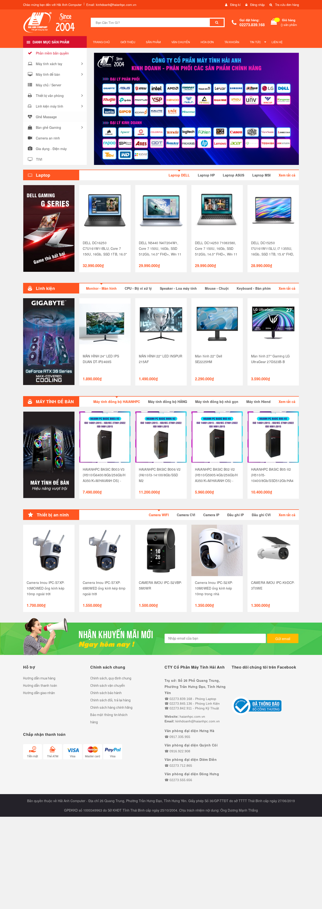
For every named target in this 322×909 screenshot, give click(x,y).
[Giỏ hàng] (274, 22)
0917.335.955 (179, 737)
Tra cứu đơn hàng (287, 4)
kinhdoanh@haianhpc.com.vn (197, 721)
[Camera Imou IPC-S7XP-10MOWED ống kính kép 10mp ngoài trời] (48, 550)
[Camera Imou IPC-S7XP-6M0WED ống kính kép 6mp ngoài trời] (105, 550)
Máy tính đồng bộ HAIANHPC (116, 401)
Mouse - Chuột (217, 288)
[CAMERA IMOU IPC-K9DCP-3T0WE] (273, 550)
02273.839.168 (252, 24)
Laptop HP (206, 175)
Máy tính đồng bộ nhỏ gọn (216, 401)
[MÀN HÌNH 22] (161, 324)
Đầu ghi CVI (261, 514)
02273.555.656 (180, 780)
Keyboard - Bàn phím (254, 288)
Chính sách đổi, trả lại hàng (110, 700)
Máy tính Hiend (258, 401)
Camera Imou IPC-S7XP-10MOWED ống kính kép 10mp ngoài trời (46, 588)
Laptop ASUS (233, 175)
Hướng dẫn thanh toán (40, 685)
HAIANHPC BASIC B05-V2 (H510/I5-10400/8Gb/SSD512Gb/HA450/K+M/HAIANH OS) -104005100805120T (272, 480)
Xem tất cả (287, 175)
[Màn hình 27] (273, 324)
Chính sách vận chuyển (107, 685)
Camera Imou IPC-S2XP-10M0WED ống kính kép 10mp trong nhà (214, 588)
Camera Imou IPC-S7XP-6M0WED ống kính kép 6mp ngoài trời (104, 588)
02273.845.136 (180, 703)
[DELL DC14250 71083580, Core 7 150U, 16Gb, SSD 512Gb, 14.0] (217, 210)
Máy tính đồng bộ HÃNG (167, 401)
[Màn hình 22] (217, 324)
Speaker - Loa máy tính (178, 288)
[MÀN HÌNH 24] (105, 324)
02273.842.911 (180, 708)
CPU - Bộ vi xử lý (138, 288)
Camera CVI (186, 514)
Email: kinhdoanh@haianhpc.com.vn (111, 4)
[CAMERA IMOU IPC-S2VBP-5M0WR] (161, 550)
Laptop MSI (261, 175)
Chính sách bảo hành (106, 693)
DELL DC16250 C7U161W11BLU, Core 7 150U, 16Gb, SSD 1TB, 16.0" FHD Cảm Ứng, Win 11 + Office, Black (105, 254)
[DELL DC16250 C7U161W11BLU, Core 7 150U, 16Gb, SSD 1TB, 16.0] (105, 210)
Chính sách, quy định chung (110, 678)
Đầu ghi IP (235, 514)
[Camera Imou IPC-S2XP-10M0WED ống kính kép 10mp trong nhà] (217, 550)
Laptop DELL (179, 175)
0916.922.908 (179, 751)
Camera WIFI (159, 514)
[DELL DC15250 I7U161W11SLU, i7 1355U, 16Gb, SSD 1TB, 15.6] (273, 210)
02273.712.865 (180, 765)
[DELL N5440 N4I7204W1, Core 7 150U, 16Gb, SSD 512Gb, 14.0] (161, 210)
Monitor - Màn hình (101, 288)
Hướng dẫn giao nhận (39, 693)
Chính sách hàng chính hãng (111, 707)
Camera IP (211, 514)
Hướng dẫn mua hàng (39, 678)
